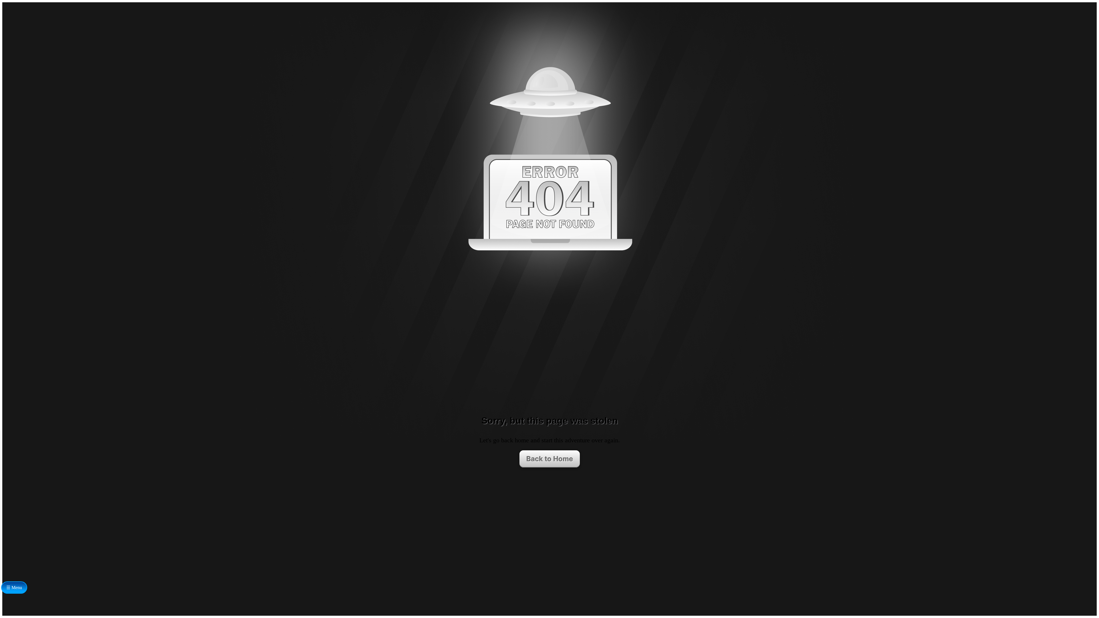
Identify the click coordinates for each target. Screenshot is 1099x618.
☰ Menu (14, 587)
